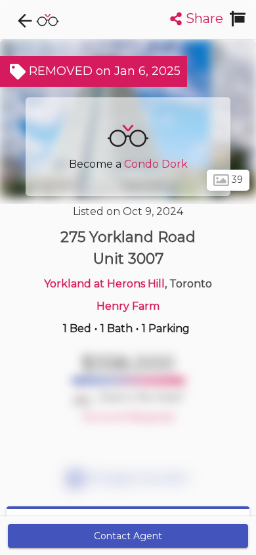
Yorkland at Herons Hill (104, 284)
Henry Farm (128, 306)
